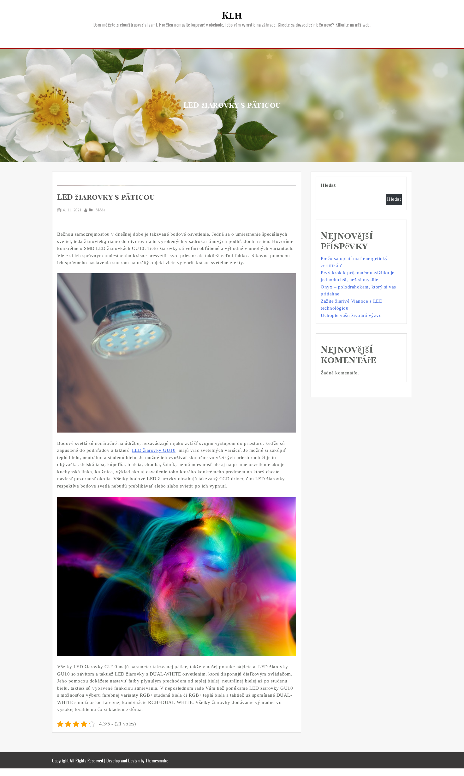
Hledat (328, 185)
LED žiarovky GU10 (154, 450)
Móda (100, 210)
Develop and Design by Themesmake (137, 760)
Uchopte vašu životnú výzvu (351, 315)
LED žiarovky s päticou (106, 197)
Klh (232, 16)
